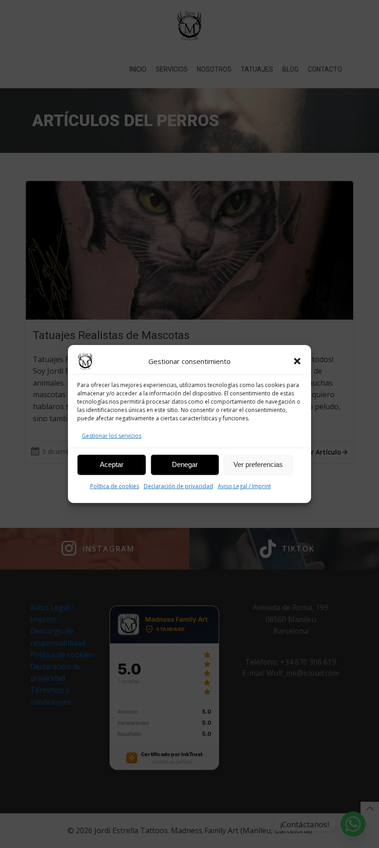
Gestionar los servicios (111, 436)
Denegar (185, 464)
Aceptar (111, 464)
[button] (297, 361)
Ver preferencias (258, 464)
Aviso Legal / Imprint (244, 486)
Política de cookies (114, 486)
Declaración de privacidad (178, 486)
